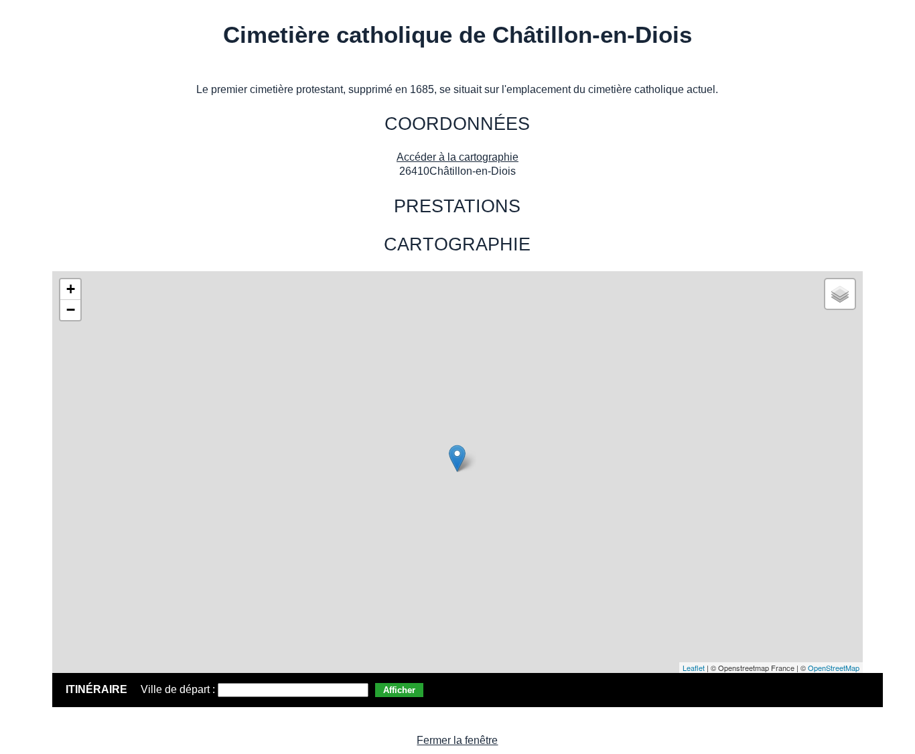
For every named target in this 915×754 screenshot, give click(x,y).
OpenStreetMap (833, 667)
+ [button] (70, 289)
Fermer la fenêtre (457, 740)
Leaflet (694, 667)
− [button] (70, 309)
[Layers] (840, 294)
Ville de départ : (179, 689)
